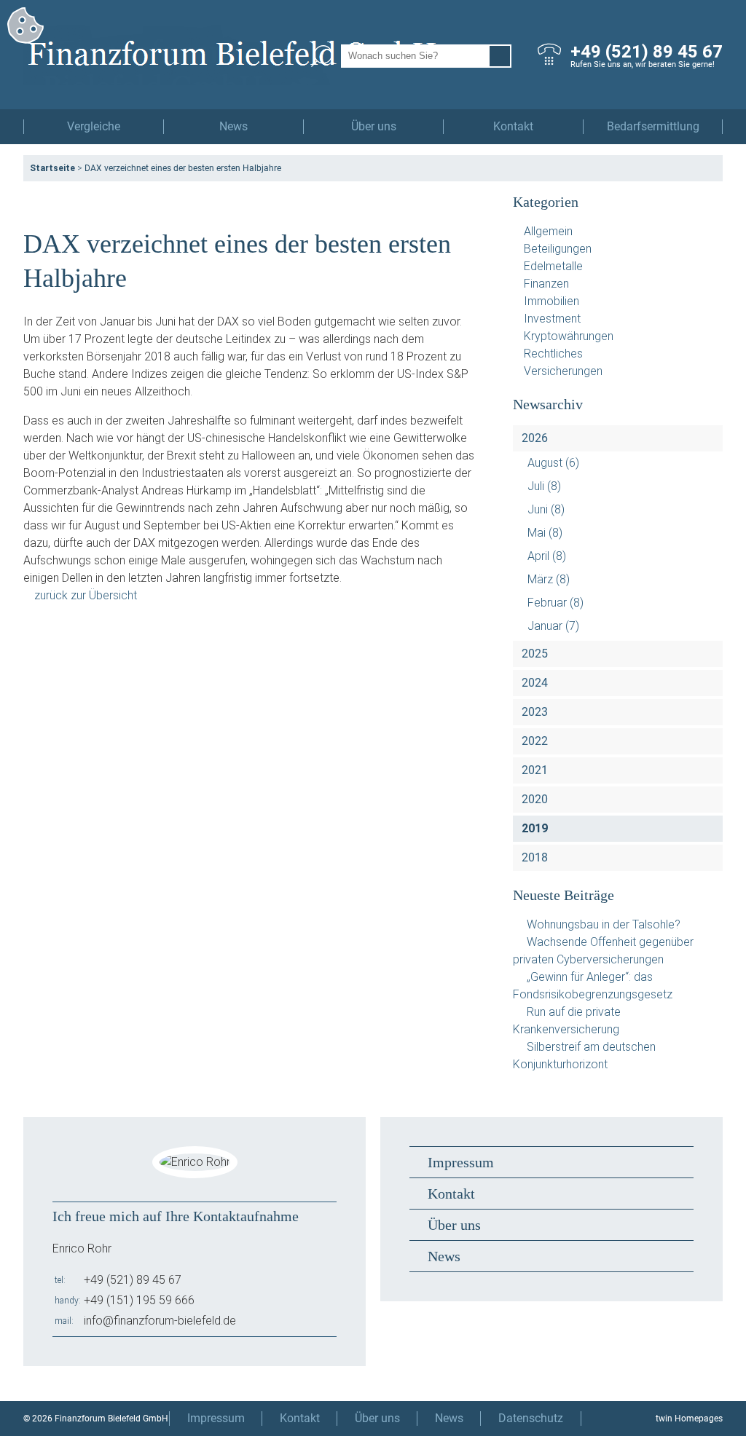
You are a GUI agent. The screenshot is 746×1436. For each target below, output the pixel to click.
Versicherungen (563, 371)
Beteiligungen (558, 249)
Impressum (461, 1162)
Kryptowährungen (568, 336)
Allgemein (548, 231)
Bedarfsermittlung (653, 126)
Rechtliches (553, 353)
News (233, 126)
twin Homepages (689, 1418)
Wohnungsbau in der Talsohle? (603, 924)
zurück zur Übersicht (85, 595)
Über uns (373, 126)
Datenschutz (530, 1418)
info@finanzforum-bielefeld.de (160, 1320)
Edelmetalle (553, 266)
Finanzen (546, 284)
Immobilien (551, 301)
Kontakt (513, 126)
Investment (552, 319)
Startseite (52, 168)
